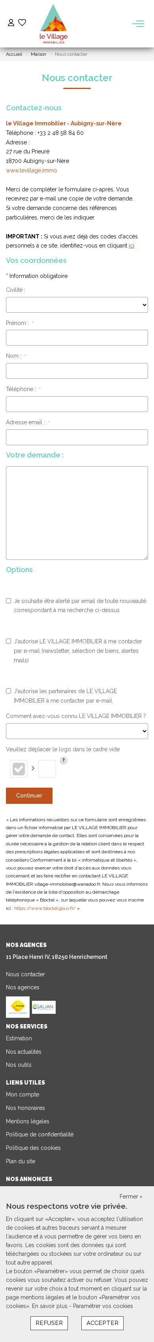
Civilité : (15, 290)
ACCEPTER (102, 1323)
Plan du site (20, 1161)
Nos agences (22, 987)
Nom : (16, 356)
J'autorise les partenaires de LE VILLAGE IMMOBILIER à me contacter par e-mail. (65, 696)
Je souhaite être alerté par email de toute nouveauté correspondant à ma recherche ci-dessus (80, 606)
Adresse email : (28, 422)
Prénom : (20, 323)
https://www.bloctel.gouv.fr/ (45, 908)
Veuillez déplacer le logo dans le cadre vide (63, 749)
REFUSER (49, 1323)
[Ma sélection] (22, 23)
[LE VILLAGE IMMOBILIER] (54, 23)
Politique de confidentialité (39, 1134)
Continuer (29, 795)
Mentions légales (27, 1121)
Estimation (19, 1038)
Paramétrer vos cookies (103, 1306)
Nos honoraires (25, 1108)
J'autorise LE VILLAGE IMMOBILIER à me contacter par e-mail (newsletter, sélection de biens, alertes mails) (78, 650)
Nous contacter (25, 974)
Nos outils (19, 1065)
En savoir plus (50, 1306)
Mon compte (22, 1094)
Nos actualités (23, 1052)
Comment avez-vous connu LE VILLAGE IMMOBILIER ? (76, 716)
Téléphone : (23, 389)
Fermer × (131, 1196)
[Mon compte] (11, 23)
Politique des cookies (33, 1148)
